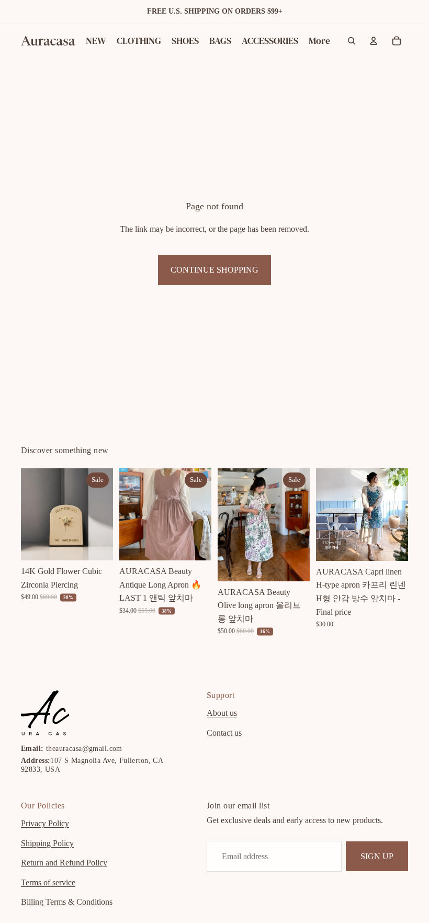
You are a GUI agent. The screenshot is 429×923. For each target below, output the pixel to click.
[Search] (351, 40)
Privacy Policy (45, 823)
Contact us (224, 732)
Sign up (376, 855)
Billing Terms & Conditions (66, 901)
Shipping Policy (47, 842)
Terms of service (48, 881)
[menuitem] (319, 41)
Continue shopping (214, 269)
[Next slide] (101, 514)
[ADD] (96, 544)
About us (222, 712)
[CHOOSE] (195, 544)
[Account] (373, 40)
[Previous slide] (32, 514)
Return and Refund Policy (64, 862)
